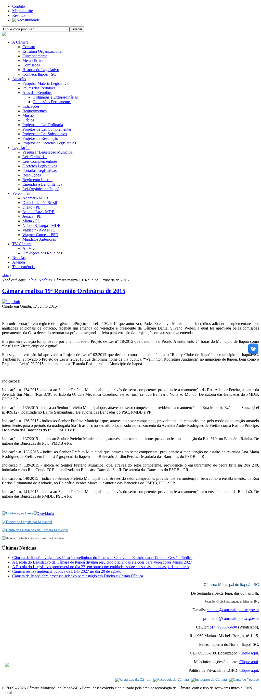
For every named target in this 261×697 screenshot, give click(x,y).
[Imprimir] (11, 301)
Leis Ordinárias (34, 157)
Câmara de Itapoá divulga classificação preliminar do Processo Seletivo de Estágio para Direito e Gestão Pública (102, 557)
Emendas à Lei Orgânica (42, 184)
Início (31, 280)
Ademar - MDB (35, 198)
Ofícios (28, 120)
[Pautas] (35, 530)
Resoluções (31, 175)
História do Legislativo (40, 69)
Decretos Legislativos (39, 166)
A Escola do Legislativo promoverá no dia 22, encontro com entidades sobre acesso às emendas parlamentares (100, 567)
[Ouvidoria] (44, 513)
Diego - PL (31, 207)
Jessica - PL (32, 216)
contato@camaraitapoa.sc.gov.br (233, 610)
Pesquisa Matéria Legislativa (45, 83)
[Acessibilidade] (26, 20)
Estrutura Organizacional (42, 51)
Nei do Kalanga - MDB (41, 225)
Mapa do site (22, 11)
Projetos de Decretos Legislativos (49, 143)
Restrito (18, 15)
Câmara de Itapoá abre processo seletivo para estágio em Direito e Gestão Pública (77, 576)
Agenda (18, 262)
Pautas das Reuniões (38, 88)
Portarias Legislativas (39, 170)
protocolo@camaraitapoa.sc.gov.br (231, 618)
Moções (28, 115)
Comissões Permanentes (52, 102)
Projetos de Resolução (40, 138)
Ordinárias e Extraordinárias (55, 97)
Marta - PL (31, 221)
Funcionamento (34, 56)
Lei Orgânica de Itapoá (40, 189)
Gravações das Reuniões (42, 253)
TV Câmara (21, 244)
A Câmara (20, 42)
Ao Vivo (29, 248)
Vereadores (21, 193)
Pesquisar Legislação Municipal (47, 152)
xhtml (6, 275)
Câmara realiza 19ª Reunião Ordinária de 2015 (63, 291)
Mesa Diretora (33, 60)
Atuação (19, 79)
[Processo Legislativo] (27, 522)
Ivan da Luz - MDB (38, 212)
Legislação (21, 147)
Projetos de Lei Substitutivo (44, 134)
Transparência (23, 267)
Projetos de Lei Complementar (46, 129)
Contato (18, 6)
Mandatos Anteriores (39, 239)
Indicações (31, 106)
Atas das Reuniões (37, 92)
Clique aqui (248, 653)
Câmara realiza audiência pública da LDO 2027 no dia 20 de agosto (66, 571)
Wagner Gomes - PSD (40, 235)
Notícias (18, 257)
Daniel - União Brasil (39, 202)
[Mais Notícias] (33, 538)
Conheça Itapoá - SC (39, 74)
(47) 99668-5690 (223, 627)
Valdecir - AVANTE (38, 230)
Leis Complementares (39, 161)
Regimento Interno (37, 179)
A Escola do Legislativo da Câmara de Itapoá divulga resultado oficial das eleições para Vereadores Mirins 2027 (102, 562)
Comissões (31, 65)
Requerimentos (34, 111)
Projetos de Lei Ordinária (42, 124)
